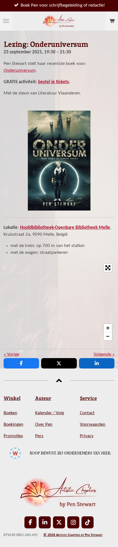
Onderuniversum (20, 70)
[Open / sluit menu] (6, 21)
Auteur (43, 398)
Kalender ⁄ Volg (49, 413)
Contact (87, 413)
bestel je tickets (53, 82)
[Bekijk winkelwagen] (112, 21)
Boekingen (13, 424)
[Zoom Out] (108, 336)
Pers (39, 436)
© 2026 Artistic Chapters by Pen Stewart (73, 535)
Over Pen (43, 424)
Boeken (10, 413)
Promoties (13, 436)
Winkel (12, 398)
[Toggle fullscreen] (108, 268)
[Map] (59, 302)
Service (88, 398)
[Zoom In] (108, 328)
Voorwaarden (92, 424)
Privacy (87, 436)
